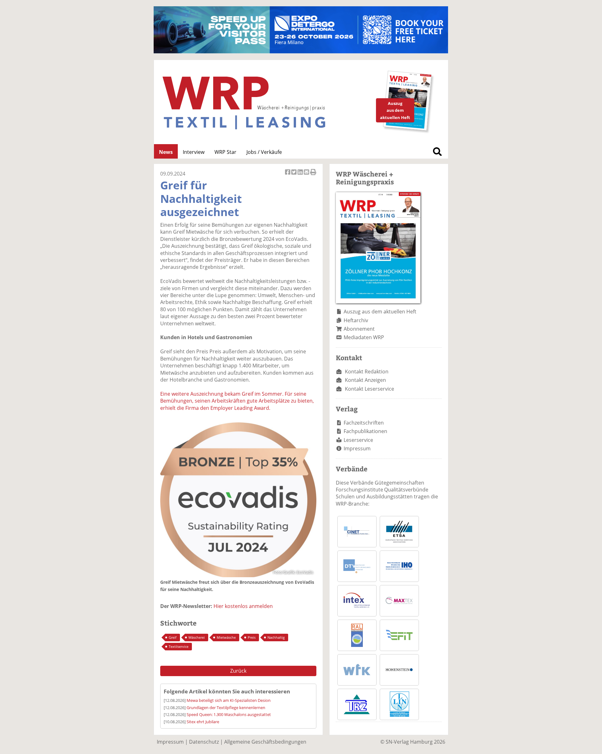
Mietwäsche (226, 637)
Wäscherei (196, 637)
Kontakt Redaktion (366, 371)
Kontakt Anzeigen (365, 380)
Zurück (238, 670)
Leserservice (358, 440)
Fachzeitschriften (364, 422)
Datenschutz (204, 741)
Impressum (357, 448)
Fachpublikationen (365, 431)
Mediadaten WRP (364, 337)
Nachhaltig (276, 637)
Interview (193, 152)
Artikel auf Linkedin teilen (301, 175)
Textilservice (178, 646)
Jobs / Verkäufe (264, 152)
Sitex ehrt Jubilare (203, 721)
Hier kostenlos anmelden (243, 606)
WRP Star (225, 152)
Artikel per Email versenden (307, 175)
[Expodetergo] (301, 51)
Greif (173, 637)
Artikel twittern (294, 175)
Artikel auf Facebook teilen (288, 175)
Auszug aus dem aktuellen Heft (380, 311)
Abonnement (359, 328)
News (166, 152)
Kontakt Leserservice (369, 388)
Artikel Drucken (313, 175)
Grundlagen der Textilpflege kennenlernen (226, 707)
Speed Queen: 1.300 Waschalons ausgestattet (229, 714)
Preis (252, 637)
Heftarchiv (356, 320)
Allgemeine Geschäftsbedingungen (265, 741)
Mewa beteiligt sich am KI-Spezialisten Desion (229, 700)
